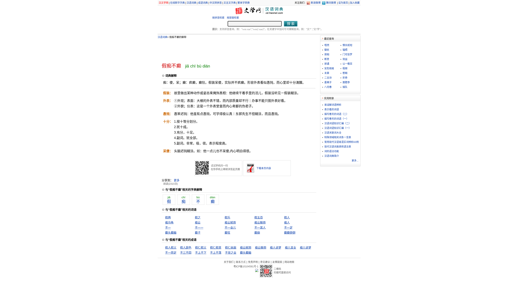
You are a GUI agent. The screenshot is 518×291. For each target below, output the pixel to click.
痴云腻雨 (230, 222)
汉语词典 (191, 2)
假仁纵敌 (230, 247)
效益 (345, 59)
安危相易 (329, 68)
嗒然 (326, 45)
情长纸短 (347, 45)
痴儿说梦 (305, 247)
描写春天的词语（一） (336, 118)
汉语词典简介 (331, 156)
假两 (168, 217)
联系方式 (241, 262)
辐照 (345, 49)
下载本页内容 (263, 168)
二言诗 (328, 77)
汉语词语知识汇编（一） (337, 128)
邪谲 (326, 63)
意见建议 (265, 262)
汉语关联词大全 (332, 132)
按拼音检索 (218, 17)
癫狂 (227, 232)
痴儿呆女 (290, 247)
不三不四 (185, 252)
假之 (198, 217)
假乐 (227, 217)
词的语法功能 (331, 151)
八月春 (328, 87)
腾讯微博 (331, 2)
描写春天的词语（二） (336, 114)
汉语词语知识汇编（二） (337, 123)
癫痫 (257, 232)
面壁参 (346, 82)
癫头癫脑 (170, 232)
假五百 (258, 217)
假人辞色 (185, 247)
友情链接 (277, 262)
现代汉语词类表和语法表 (337, 146)
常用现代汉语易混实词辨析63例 (341, 142)
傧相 (326, 54)
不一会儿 (230, 227)
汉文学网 (163, 2)
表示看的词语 (331, 109)
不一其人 (260, 227)
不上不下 (200, 252)
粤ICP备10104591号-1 (246, 266)
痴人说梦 (275, 247)
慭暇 (345, 73)
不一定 (288, 227)
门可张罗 (347, 54)
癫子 (198, 232)
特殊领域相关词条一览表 (337, 137)
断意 (326, 59)
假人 (287, 217)
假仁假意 (215, 247)
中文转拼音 (216, 2)
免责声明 (253, 262)
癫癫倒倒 (289, 232)
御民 (326, 49)
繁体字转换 (244, 2)
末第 (326, 73)
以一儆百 (347, 63)
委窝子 (328, 82)
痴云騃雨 (260, 222)
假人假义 (170, 247)
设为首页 (343, 2)
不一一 (199, 227)
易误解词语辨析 (332, 104)
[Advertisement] (232, 49)
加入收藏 (355, 2)
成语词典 (203, 2)
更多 (176, 180)
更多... (355, 160)
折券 (345, 77)
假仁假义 (200, 247)
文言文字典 (230, 2)
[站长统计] (256, 271)
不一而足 (170, 252)
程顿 (345, 68)
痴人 (287, 222)
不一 (168, 227)
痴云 (198, 222)
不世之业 (230, 252)
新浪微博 (316, 2)
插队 (345, 87)
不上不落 (215, 252)
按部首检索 (233, 17)
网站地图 (289, 262)
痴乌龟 (169, 222)
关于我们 (229, 262)
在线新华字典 (177, 2)
